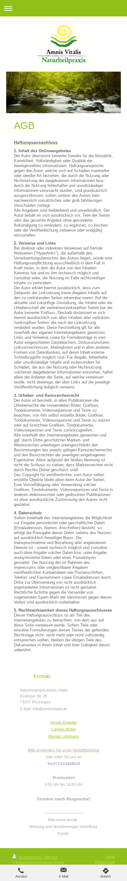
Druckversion (30, 857)
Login (110, 857)
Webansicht (105, 862)
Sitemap (51, 857)
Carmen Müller (63, 729)
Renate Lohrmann (63, 736)
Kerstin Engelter (63, 722)
